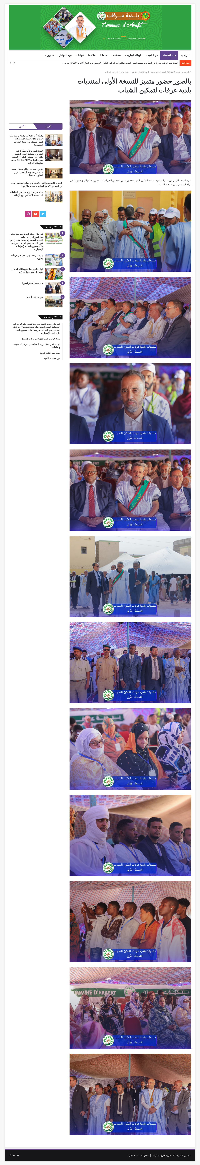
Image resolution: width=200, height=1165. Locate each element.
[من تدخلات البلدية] (53, 301)
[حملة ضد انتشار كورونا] (53, 288)
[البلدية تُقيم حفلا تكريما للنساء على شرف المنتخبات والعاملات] (53, 274)
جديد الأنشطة (169, 55)
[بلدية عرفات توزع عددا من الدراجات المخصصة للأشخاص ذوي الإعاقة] (53, 196)
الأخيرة (48, 126)
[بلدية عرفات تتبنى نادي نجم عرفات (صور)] (53, 260)
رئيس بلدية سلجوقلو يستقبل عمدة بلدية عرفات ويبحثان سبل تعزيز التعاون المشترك (142, 63)
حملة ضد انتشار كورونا (32, 283)
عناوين (50, 55)
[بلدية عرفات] (100, 27)
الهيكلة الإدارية (134, 55)
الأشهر (22, 126)
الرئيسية (184, 55)
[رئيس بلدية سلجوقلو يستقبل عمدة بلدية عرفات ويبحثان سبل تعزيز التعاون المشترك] (53, 173)
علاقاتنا (92, 55)
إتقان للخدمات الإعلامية (138, 1155)
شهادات (80, 55)
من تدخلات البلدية (35, 297)
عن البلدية (153, 55)
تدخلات (117, 55)
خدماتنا (103, 55)
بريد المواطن (65, 55)
